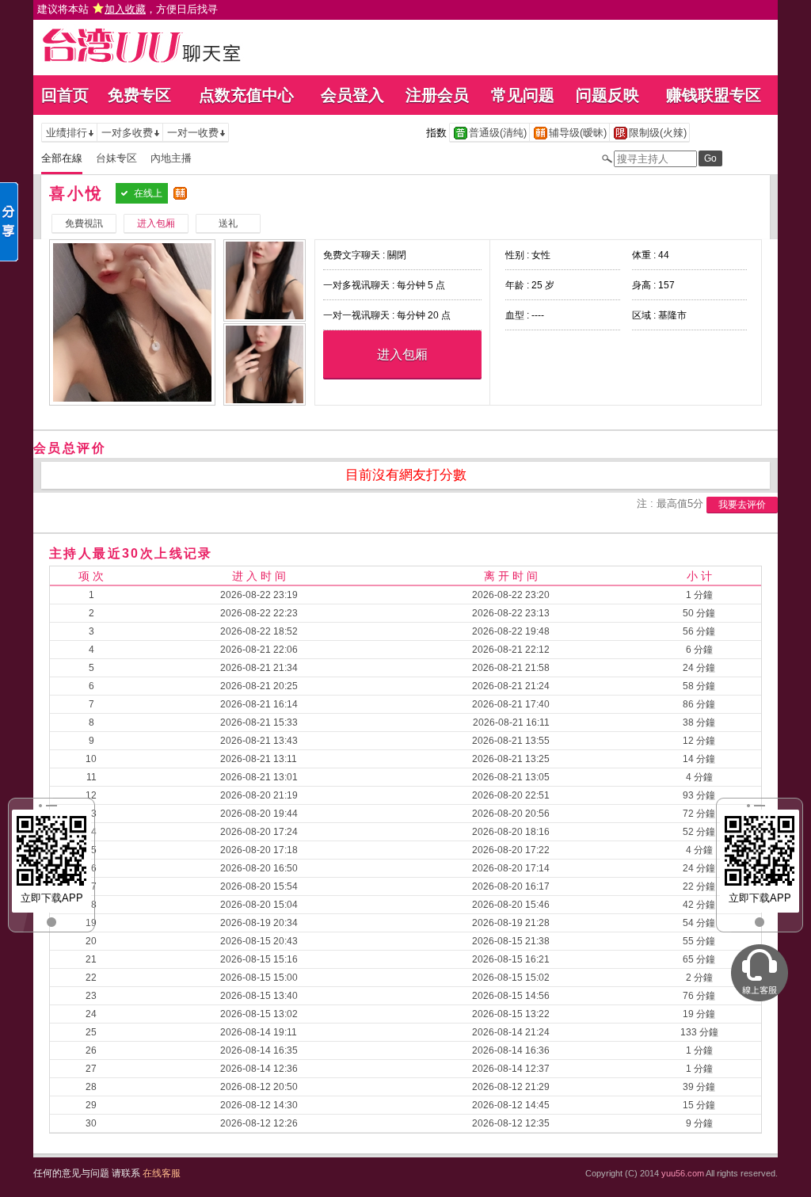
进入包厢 (402, 354)
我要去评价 (742, 504)
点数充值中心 (246, 95)
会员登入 (352, 95)
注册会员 (437, 95)
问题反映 (607, 95)
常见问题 (522, 95)
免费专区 (139, 95)
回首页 (65, 95)
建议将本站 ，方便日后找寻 (127, 9)
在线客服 (162, 1173)
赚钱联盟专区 (713, 95)
